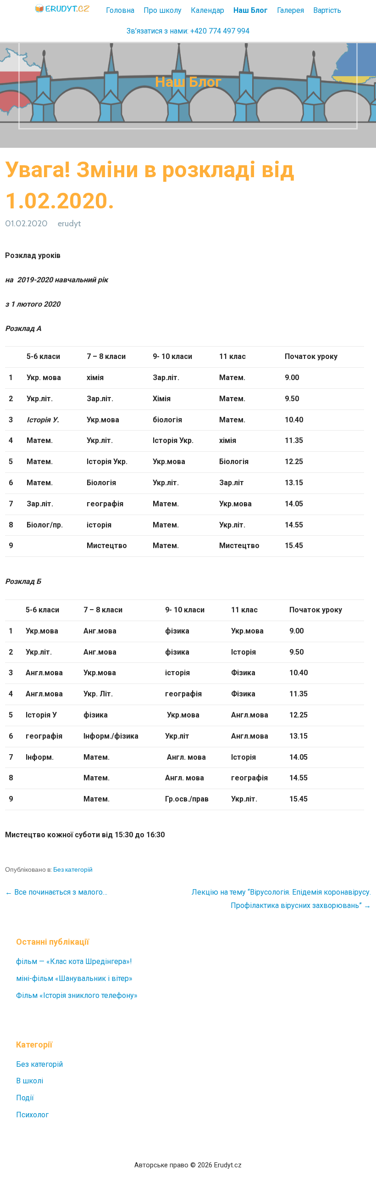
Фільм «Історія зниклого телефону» (77, 995)
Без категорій (73, 869)
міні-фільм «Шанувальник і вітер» (74, 978)
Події (25, 1097)
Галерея (290, 10)
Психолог (32, 1114)
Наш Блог (250, 10)
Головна (120, 10)
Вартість (327, 10)
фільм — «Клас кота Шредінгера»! (74, 961)
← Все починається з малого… (56, 892)
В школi (29, 1080)
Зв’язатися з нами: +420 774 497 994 (188, 31)
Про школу (163, 10)
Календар (207, 10)
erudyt (69, 224)
